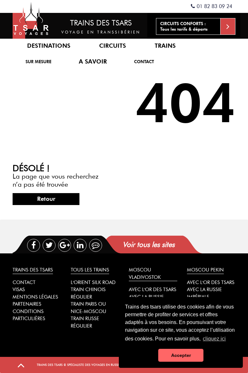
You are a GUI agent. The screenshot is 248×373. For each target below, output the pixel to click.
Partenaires (27, 304)
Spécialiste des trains (31, 19)
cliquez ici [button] (214, 338)
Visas (19, 289)
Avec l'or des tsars (152, 289)
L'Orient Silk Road (93, 282)
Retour (46, 198)
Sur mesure (38, 61)
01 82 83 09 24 (213, 6)
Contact (144, 61)
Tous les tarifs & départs (184, 26)
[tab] (176, 244)
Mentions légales (35, 297)
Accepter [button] (181, 355)
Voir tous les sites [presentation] (149, 244)
